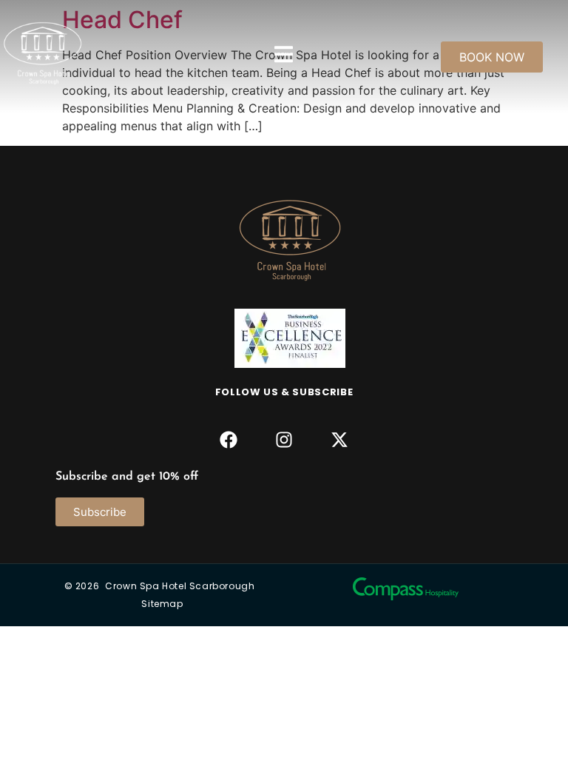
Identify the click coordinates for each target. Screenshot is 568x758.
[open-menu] (284, 57)
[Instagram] (284, 440)
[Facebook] (228, 440)
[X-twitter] (340, 440)
